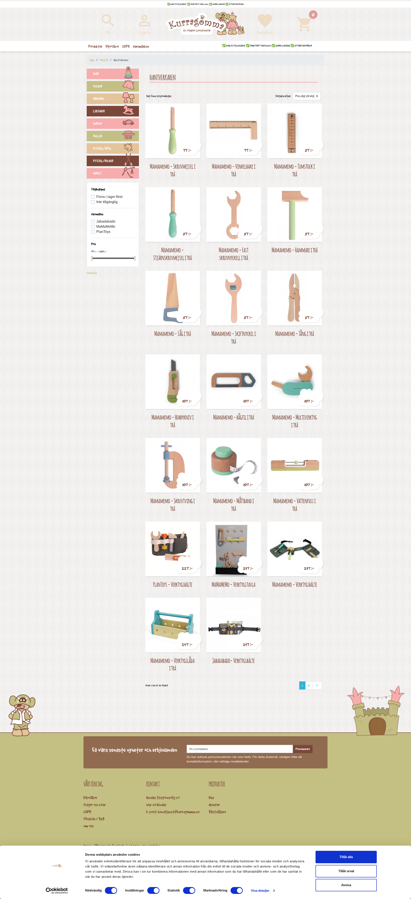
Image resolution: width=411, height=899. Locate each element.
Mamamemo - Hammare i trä (295, 249)
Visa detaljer (260, 890)
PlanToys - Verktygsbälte (172, 584)
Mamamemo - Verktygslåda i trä (172, 664)
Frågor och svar (94, 804)
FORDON (97, 124)
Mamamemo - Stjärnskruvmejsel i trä (172, 253)
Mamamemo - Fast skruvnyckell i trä (233, 253)
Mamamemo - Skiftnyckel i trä (233, 337)
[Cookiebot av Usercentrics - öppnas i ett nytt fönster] (57, 890)
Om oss (88, 826)
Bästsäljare (217, 811)
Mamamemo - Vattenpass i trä (294, 504)
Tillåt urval (346, 871)
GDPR (87, 811)
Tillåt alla (346, 857)
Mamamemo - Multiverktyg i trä (294, 421)
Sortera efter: (283, 96)
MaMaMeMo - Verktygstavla (233, 584)
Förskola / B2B (93, 818)
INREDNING (98, 99)
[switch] (153, 890)
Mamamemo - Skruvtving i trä (172, 504)
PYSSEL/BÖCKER (103, 161)
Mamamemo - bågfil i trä (233, 417)
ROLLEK (97, 136)
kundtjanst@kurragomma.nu (179, 811)
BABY (96, 74)
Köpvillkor (90, 797)
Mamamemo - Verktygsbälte (294, 584)
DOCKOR (97, 86)
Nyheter (214, 804)
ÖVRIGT (97, 173)
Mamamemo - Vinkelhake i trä (233, 170)
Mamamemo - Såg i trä (172, 333)
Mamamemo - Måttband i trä (233, 504)
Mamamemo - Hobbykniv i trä (173, 421)
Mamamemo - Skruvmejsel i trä (172, 170)
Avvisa (346, 885)
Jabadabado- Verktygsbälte (233, 660)
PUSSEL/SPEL (102, 148)
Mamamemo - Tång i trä (294, 333)
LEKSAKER (99, 111)
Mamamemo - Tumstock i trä (294, 170)
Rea (211, 797)
